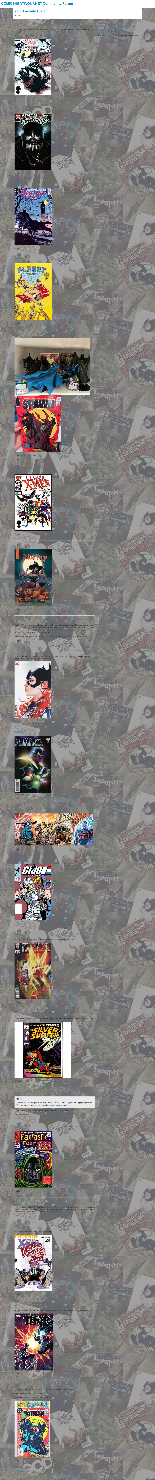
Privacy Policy (100, 30)
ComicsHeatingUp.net (77, 1473)
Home (97, 26)
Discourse (107, 35)
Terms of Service (131, 26)
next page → (19, 1471)
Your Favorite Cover (31, 11)
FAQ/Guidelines (117, 26)
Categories (105, 26)
